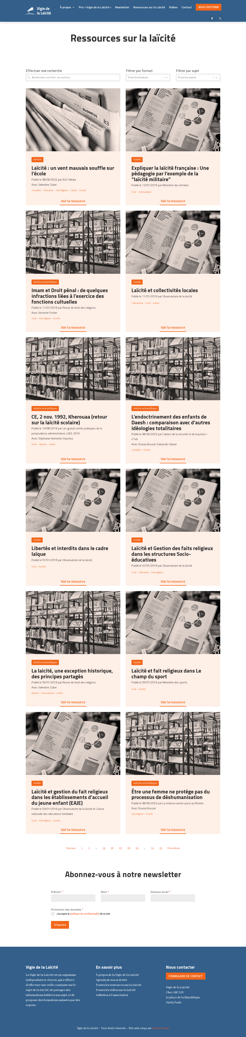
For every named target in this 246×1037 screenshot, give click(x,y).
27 (120, 848)
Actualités (36, 190)
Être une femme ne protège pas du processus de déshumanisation (170, 794)
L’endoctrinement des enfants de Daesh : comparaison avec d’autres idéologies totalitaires (170, 422)
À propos (65, 7)
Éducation (48, 190)
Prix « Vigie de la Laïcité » (95, 7)
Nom (105, 892)
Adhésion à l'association (112, 995)
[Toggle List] (166, 77)
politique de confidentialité (84, 913)
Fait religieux (62, 190)
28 (128, 848)
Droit (133, 192)
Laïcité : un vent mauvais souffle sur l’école (73, 171)
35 (160, 848)
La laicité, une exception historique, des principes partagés (72, 673)
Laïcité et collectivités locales (164, 290)
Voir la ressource (73, 200)
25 (104, 848)
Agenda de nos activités (111, 980)
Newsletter (122, 7)
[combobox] (144, 77)
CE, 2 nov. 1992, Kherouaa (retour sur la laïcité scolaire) (69, 419)
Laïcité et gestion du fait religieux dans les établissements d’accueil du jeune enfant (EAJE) (70, 797)
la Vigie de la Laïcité (117, 975)
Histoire (42, 444)
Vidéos (173, 7)
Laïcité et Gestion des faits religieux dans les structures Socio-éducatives (172, 553)
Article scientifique (45, 282)
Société (82, 190)
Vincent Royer (160, 1028)
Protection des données (67, 909)
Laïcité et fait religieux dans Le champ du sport (166, 673)
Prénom (57, 892)
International (145, 192)
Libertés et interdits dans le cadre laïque (70, 551)
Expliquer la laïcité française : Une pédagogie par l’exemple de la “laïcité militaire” (170, 173)
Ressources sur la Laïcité (149, 7)
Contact (187, 7)
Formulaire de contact (186, 976)
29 (137, 848)
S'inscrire (60, 925)
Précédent (173, 848)
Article (37, 159)
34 (152, 848)
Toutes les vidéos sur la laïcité (116, 990)
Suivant (71, 848)
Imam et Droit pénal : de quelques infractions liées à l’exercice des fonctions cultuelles (70, 295)
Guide (137, 159)
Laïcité (73, 190)
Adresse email (161, 892)
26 (112, 848)
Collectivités (137, 303)
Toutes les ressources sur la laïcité (118, 985)
